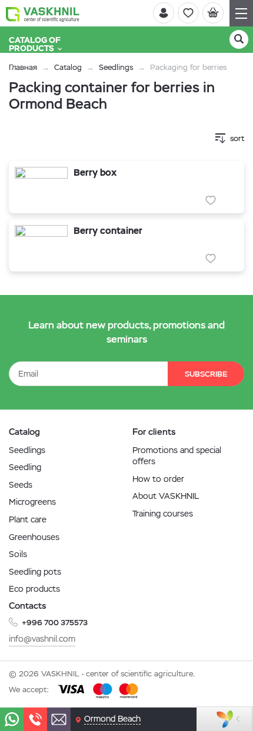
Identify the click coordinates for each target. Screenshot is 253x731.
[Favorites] (188, 13)
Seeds (20, 484)
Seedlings (116, 67)
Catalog (68, 67)
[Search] (238, 39)
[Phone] (35, 719)
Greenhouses (34, 537)
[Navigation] (241, 13)
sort (237, 138)
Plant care (27, 519)
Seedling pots (35, 571)
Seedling (25, 467)
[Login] (163, 13)
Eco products (34, 589)
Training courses (162, 513)
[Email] (59, 719)
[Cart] (213, 13)
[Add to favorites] (210, 200)
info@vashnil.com (42, 638)
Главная (23, 67)
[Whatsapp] (12, 719)
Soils (18, 554)
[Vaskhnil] (42, 13)
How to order (158, 479)
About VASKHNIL (165, 496)
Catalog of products (35, 44)
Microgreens (32, 502)
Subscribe (206, 374)
